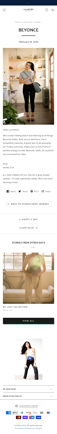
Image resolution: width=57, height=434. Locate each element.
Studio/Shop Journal (31, 22)
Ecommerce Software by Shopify (28, 428)
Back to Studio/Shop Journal (30, 204)
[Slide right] (31, 247)
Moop (23, 425)
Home (17, 22)
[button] (47, 10)
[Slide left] (25, 247)
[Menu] (4, 10)
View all (28, 321)
